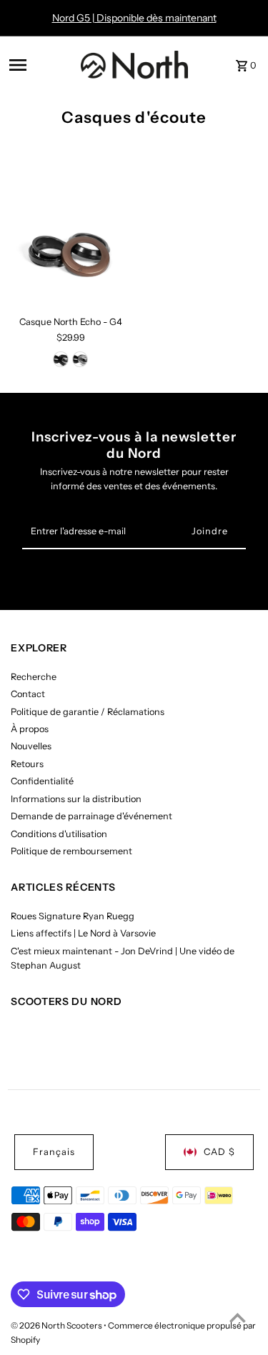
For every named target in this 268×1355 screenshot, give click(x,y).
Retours (27, 764)
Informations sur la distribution (76, 799)
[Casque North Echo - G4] (70, 249)
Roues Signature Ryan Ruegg (72, 916)
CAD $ (219, 1151)
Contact (28, 694)
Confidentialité (42, 781)
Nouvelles (31, 746)
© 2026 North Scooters (57, 1325)
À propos (30, 729)
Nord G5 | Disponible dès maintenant (134, 17)
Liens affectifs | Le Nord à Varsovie (83, 933)
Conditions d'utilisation (59, 834)
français (54, 1151)
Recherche (33, 676)
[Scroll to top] (238, 1317)
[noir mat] (61, 359)
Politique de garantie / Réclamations (87, 711)
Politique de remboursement (71, 851)
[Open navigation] (40, 65)
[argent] (80, 359)
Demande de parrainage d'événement (91, 816)
